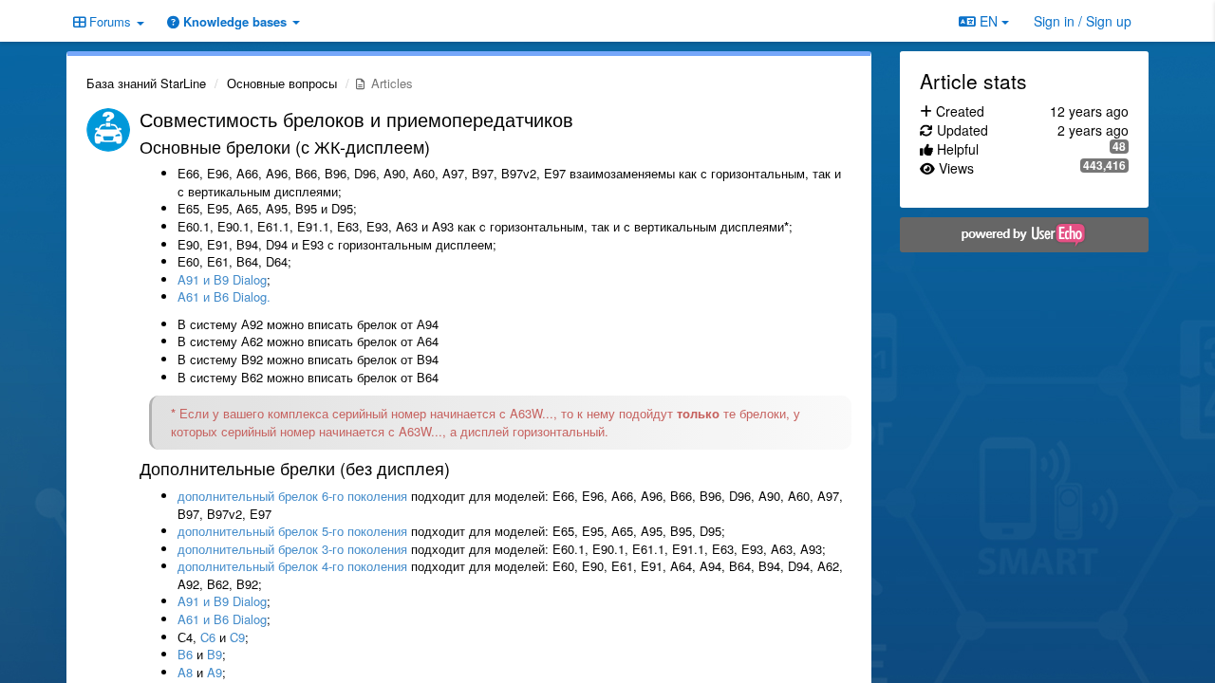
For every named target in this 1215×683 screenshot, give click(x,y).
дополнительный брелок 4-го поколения (292, 566)
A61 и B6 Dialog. (224, 296)
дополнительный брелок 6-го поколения (292, 496)
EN (988, 20)
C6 (207, 637)
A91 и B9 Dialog (222, 279)
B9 (214, 654)
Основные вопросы (282, 83)
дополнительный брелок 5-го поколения (292, 531)
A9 (214, 672)
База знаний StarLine (146, 83)
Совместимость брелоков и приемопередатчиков (356, 119)
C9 (237, 637)
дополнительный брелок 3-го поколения (292, 549)
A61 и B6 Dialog (222, 619)
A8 (185, 672)
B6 (185, 654)
